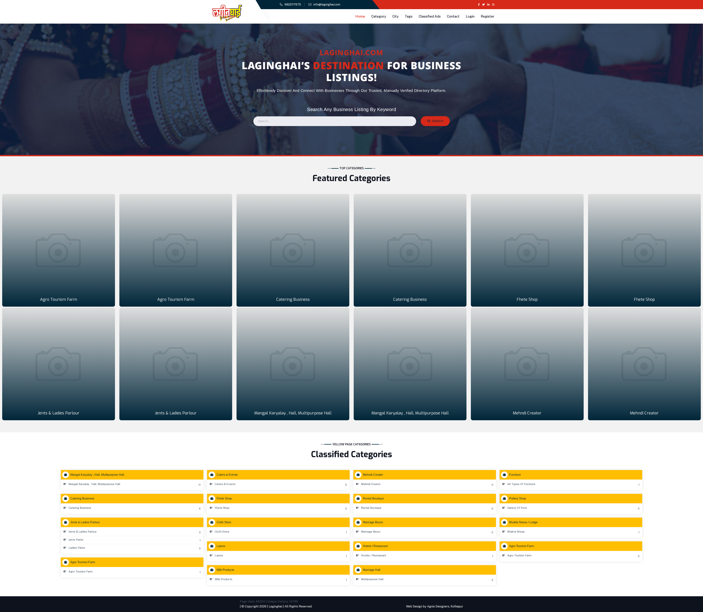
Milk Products (225, 569)
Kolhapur (457, 606)
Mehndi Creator (527, 413)
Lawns (221, 546)
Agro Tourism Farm (58, 299)
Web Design (414, 606)
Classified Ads (430, 16)
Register (487, 16)
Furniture (515, 474)
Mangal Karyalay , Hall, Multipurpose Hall (293, 413)
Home (360, 16)
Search (436, 121)
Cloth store (224, 522)
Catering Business (293, 299)
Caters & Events (227, 474)
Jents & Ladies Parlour (58, 413)
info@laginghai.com (326, 4)
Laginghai (275, 606)
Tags (408, 16)
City (395, 16)
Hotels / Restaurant (375, 546)
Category (378, 16)
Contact (453, 16)
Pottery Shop (517, 498)
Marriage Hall (371, 569)
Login (470, 16)
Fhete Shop (527, 299)
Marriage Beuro (373, 522)
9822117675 (292, 4)
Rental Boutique (373, 498)
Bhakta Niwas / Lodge (523, 522)
